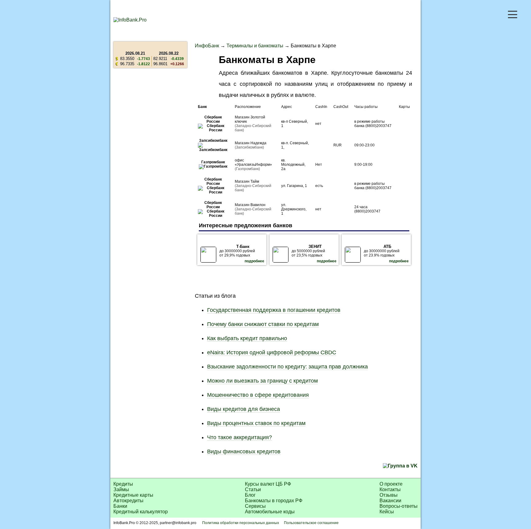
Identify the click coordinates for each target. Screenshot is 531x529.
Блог (250, 495)
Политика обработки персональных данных (240, 523)
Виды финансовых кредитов (244, 451)
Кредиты (123, 484)
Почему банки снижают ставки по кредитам (263, 324)
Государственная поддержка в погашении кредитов (273, 310)
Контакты (390, 489)
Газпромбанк (213, 162)
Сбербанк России (213, 119)
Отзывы (389, 495)
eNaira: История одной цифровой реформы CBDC (271, 352)
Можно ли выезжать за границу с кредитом (262, 381)
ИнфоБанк (207, 45)
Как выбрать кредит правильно (247, 338)
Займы (121, 489)
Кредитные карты (133, 495)
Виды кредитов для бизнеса (243, 409)
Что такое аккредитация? (239, 437)
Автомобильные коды (270, 511)
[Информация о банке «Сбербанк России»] (213, 130)
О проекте (391, 484)
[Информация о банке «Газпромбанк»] (213, 166)
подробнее (254, 261)
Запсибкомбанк (213, 140)
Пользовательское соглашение (311, 523)
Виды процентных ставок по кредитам (256, 423)
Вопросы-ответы (399, 506)
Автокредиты (128, 500)
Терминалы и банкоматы (254, 45)
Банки (120, 506)
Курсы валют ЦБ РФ (268, 484)
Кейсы (387, 511)
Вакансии (390, 500)
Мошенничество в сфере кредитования (258, 395)
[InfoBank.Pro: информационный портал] (130, 19)
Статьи (253, 489)
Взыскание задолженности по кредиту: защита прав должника (287, 367)
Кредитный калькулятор (140, 511)
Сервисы (255, 506)
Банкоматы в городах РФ (273, 500)
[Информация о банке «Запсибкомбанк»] (213, 150)
